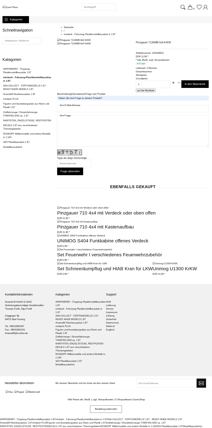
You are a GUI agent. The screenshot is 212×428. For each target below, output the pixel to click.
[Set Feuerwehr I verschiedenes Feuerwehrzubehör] (84, 249)
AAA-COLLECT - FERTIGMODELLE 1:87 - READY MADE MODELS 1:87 (25, 87)
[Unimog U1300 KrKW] (165, 263)
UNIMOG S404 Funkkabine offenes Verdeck (102, 240)
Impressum (112, 312)
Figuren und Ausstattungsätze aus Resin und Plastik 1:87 (26, 105)
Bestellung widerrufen (106, 409)
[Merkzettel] (199, 8)
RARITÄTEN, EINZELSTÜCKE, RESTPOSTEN (27, 120)
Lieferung (111, 305)
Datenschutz (112, 322)
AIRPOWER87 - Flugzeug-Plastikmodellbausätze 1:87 (17, 71)
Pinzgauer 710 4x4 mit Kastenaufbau (95, 226)
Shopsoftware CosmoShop (131, 399)
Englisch (110, 329)
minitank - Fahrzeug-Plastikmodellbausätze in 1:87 (27, 79)
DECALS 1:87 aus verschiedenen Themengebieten (20, 127)
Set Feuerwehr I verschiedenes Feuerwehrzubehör (109, 254)
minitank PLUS (10, 99)
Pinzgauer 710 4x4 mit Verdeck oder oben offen (106, 212)
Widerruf (110, 326)
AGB (108, 301)
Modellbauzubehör (12, 147)
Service (110, 308)
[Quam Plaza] (10, 7)
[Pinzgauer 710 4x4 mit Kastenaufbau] (77, 221)
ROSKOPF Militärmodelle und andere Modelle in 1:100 (26, 135)
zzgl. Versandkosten (159, 60)
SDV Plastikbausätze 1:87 (16, 142)
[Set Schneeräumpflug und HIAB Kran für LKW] (82, 263)
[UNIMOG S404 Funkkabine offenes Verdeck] (81, 235)
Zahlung (110, 315)
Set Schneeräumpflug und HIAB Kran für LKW (105, 268)
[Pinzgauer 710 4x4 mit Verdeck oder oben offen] (83, 208)
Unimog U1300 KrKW (175, 268)
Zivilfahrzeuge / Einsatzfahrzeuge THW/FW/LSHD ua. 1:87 (20, 114)
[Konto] (206, 8)
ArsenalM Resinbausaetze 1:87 (19, 94)
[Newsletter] (201, 383)
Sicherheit (111, 319)
